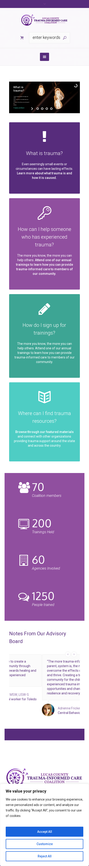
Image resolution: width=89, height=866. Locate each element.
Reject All (45, 856)
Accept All (44, 831)
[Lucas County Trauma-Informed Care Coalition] (44, 20)
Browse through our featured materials (44, 432)
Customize (45, 844)
